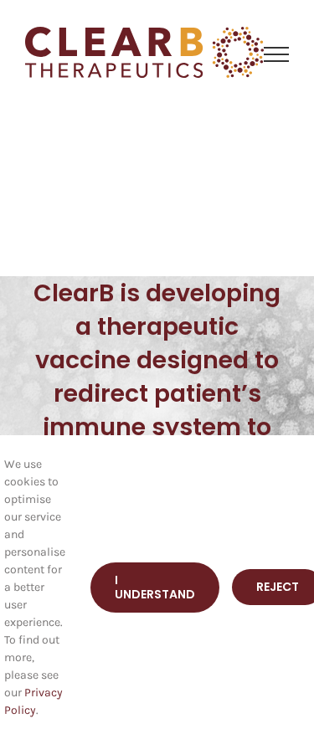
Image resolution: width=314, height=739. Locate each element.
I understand (155, 587)
